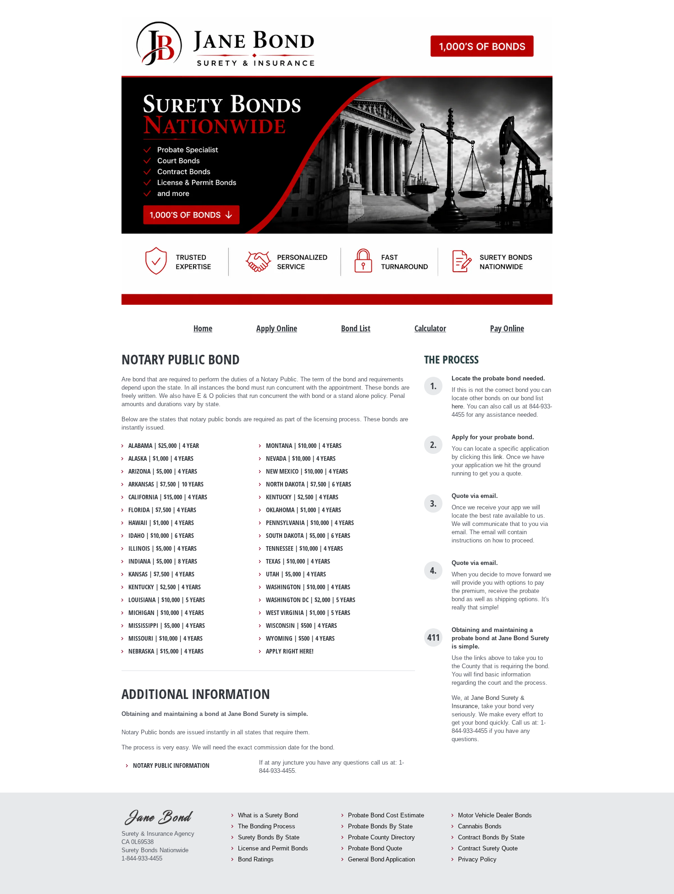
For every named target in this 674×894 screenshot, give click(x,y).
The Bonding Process (266, 826)
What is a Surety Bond (268, 815)
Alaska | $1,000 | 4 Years (160, 458)
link (498, 456)
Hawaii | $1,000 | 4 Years (161, 522)
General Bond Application (381, 859)
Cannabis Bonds (480, 826)
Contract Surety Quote (488, 848)
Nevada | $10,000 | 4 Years (301, 458)
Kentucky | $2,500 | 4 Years (164, 587)
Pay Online (507, 328)
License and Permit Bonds (273, 848)
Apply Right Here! (290, 651)
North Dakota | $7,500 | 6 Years (308, 484)
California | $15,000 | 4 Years (167, 497)
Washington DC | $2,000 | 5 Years (310, 599)
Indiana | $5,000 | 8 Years (162, 561)
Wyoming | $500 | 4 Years (300, 638)
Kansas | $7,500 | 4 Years (161, 574)
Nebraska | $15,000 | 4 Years (166, 651)
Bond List (355, 328)
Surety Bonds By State (268, 837)
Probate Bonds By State (380, 826)
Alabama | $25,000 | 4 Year (163, 445)
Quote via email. (475, 495)
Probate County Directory (381, 837)
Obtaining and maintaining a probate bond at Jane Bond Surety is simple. (500, 638)
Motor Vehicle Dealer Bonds (495, 815)
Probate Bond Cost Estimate (386, 815)
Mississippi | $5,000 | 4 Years (166, 625)
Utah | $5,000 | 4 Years (296, 574)
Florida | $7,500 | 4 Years (162, 510)
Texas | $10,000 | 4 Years (298, 561)
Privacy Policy (477, 859)
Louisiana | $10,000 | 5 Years (166, 599)
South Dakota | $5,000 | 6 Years (308, 535)
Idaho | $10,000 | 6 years (161, 535)
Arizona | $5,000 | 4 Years (162, 471)
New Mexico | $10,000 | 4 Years (307, 471)
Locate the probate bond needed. (498, 378)
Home (202, 328)
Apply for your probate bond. (493, 437)
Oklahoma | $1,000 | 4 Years (303, 510)
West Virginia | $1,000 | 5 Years (308, 612)
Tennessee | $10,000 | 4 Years (304, 548)
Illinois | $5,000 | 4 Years (162, 548)
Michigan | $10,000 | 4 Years (166, 612)
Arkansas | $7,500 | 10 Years (166, 484)
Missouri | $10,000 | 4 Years (165, 638)
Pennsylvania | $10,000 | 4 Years (310, 522)
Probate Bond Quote (375, 848)
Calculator (430, 328)
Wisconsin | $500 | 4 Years (301, 625)
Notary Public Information (171, 765)
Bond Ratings (256, 859)
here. (458, 406)
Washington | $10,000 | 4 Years (308, 587)
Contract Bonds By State (491, 837)
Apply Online (276, 328)
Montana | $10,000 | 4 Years (304, 445)
